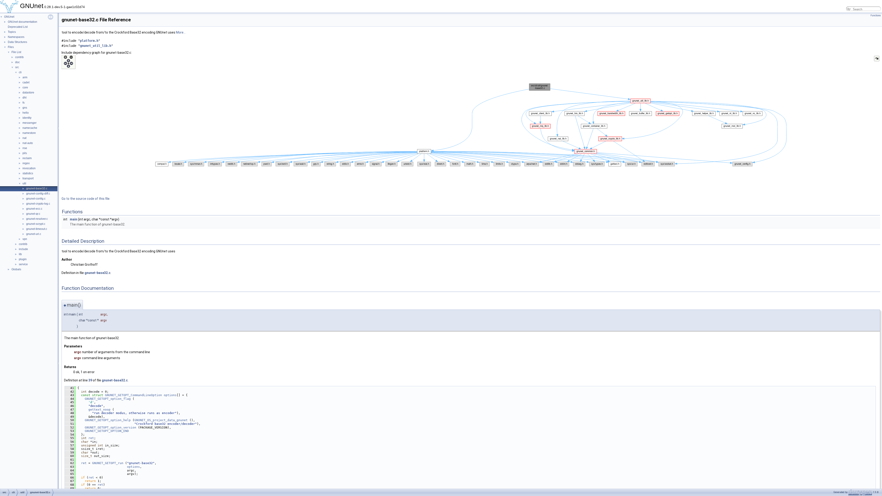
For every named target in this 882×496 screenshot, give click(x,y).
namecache (30, 128)
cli (20, 72)
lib (20, 254)
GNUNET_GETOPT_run (107, 463)
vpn (25, 239)
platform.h (89, 40)
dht (24, 97)
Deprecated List (18, 26)
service (23, 264)
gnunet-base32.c (36, 188)
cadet (26, 82)
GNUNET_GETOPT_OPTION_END (107, 431)
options (170, 395)
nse (25, 148)
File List (16, 52)
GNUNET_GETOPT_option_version (110, 427)
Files (11, 47)
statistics (28, 173)
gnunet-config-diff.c (38, 193)
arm (25, 77)
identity (27, 117)
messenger (30, 122)
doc (17, 62)
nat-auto (28, 143)
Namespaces (16, 37)
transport (28, 178)
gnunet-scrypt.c (35, 223)
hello (26, 112)
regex (26, 163)
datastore (28, 92)
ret (91, 438)
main (73, 219)
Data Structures (17, 42)
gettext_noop (99, 409)
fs (24, 102)
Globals (16, 269)
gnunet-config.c (35, 198)
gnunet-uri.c (33, 234)
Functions (876, 15)
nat (24, 138)
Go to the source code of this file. (86, 198)
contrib (19, 57)
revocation (29, 168)
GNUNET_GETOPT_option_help (108, 420)
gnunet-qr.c (33, 213)
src (17, 67)
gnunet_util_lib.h (95, 46)
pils (25, 153)
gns (25, 107)
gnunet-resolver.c (37, 218)
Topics (12, 32)
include (23, 249)
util (24, 183)
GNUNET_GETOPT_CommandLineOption (133, 395)
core (25, 87)
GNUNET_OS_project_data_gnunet (161, 420)
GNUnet (9, 16)
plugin (23, 259)
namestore (29, 133)
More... (181, 32)
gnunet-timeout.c (36, 229)
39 (90, 380)
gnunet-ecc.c (34, 208)
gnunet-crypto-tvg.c (38, 203)
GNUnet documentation (22, 21)
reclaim (27, 158)
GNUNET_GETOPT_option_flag (108, 398)
